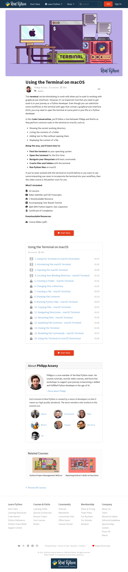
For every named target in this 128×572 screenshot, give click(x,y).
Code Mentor (14, 516)
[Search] (80, 4)
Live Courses (39, 520)
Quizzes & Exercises (42, 512)
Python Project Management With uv (46, 475)
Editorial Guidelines (111, 520)
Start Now (65, 232)
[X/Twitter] (23, 546)
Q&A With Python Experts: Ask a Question (48, 206)
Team (104, 512)
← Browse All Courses (36, 487)
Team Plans (86, 512)
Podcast (62, 508)
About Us (106, 508)
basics (40, 91)
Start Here (35, 4)
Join (108, 3)
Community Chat (66, 516)
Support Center (15, 527)
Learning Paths (40, 508)
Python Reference (16, 520)
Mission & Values (110, 516)
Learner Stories (65, 524)
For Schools (86, 520)
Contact (82, 546)
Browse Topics (40, 516)
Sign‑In (118, 4)
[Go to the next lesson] (64, 43)
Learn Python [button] (54, 4)
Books (36, 524)
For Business (87, 516)
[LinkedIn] (28, 546)
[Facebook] (32, 546)
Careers (105, 527)
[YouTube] (19, 546)
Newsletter (63, 512)
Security (73, 546)
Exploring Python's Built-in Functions (82, 475)
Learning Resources (17, 512)
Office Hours (64, 520)
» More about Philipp (56, 391)
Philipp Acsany (40, 87)
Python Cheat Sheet (17, 524)
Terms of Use (63, 546)
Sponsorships (108, 524)
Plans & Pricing (88, 508)
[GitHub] (37, 546)
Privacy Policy (50, 546)
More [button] (70, 4)
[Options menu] (99, 89)
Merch (105, 535)
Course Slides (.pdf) (38, 221)
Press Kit (106, 531)
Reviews (85, 524)
